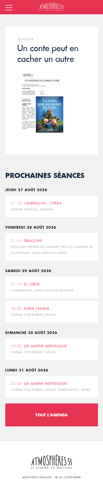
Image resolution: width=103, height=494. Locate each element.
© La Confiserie (68, 477)
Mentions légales (37, 477)
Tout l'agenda (51, 414)
